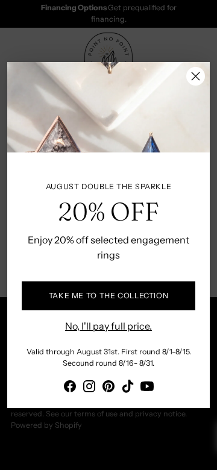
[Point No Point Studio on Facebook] (70, 388)
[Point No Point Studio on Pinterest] (108, 388)
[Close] (195, 76)
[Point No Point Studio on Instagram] (89, 388)
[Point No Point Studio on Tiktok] (128, 388)
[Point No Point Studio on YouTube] (147, 388)
